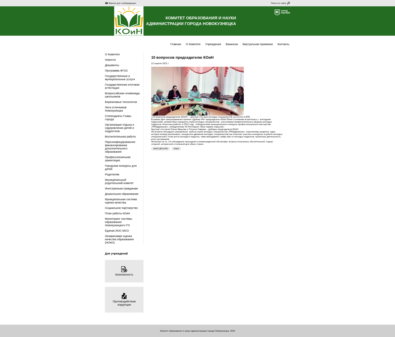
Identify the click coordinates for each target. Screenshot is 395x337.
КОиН (176, 149)
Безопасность (124, 274)
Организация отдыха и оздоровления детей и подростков (119, 128)
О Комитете (193, 44)
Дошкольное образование (121, 193)
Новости (110, 59)
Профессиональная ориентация (118, 159)
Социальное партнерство (121, 208)
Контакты (283, 44)
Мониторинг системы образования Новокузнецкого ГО (118, 222)
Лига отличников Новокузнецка (116, 109)
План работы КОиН (117, 213)
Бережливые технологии (121, 102)
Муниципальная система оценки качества (121, 201)
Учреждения (213, 44)
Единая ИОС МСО (117, 230)
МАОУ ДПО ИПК (161, 149)
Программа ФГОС (116, 70)
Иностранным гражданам (121, 188)
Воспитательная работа (120, 136)
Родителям (112, 174)
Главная (175, 44)
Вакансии (232, 44)
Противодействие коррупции (124, 303)
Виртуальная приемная (258, 44)
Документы (112, 65)
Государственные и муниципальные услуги (120, 77)
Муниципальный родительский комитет (119, 181)
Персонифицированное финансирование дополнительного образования (120, 146)
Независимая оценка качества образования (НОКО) (119, 239)
